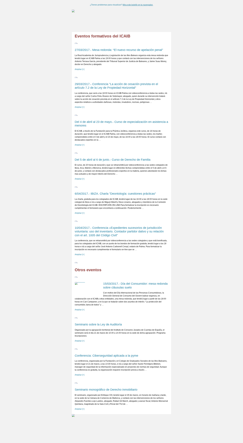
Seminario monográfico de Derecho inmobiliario (106, 389)
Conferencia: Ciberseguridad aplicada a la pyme (106, 355)
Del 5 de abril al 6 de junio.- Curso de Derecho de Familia (112, 159)
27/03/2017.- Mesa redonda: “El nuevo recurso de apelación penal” (119, 50)
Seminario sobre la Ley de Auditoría (98, 324)
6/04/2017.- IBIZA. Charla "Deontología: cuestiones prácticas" (115, 193)
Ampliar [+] (79, 69)
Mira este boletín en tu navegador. (138, 5)
